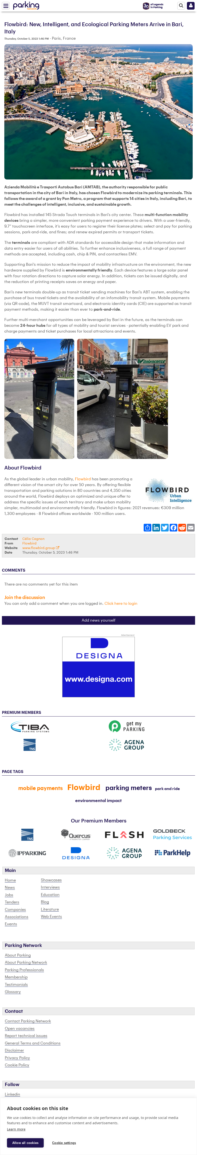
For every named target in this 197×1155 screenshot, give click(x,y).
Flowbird (83, 479)
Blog (45, 902)
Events (11, 924)
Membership (16, 977)
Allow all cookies (25, 1143)
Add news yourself (99, 620)
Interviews (50, 887)
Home (10, 880)
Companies (15, 910)
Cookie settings (64, 1143)
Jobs (9, 895)
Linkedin (12, 1094)
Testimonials (16, 985)
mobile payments (40, 788)
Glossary (13, 992)
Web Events (51, 917)
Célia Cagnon (33, 538)
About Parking (18, 955)
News (10, 887)
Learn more (16, 1129)
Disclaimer (14, 1050)
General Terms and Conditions (33, 1043)
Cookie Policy (17, 1065)
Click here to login (121, 603)
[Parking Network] (26, 4)
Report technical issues (26, 1036)
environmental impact (98, 800)
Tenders (12, 902)
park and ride (167, 789)
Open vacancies (20, 1029)
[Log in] (191, 6)
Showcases (51, 880)
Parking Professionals (24, 970)
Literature (50, 909)
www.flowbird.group (39, 548)
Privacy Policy (17, 1058)
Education (50, 895)
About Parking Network (26, 962)
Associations (16, 917)
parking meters (128, 788)
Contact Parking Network (28, 1021)
